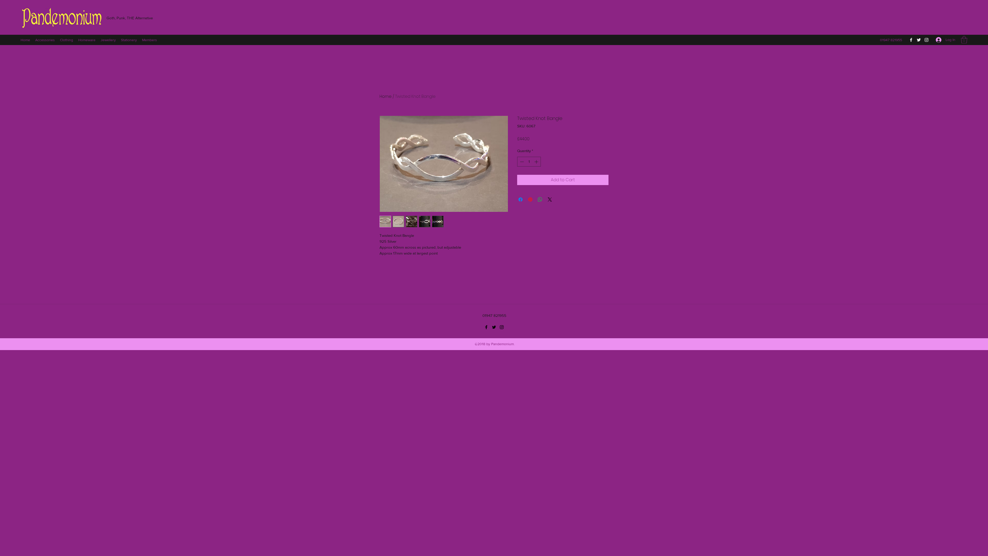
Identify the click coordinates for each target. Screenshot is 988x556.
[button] (964, 40)
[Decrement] (521, 162)
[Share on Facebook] (520, 199)
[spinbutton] (529, 162)
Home (386, 96)
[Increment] (536, 162)
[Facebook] (911, 39)
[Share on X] (550, 199)
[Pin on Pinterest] (530, 199)
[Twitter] (918, 39)
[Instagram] (926, 39)
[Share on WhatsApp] (540, 199)
